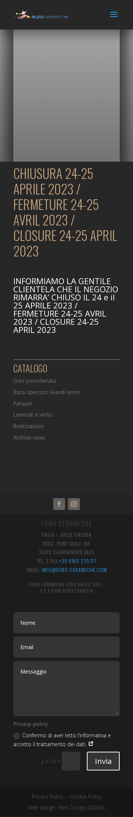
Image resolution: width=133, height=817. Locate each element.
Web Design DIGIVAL (82, 807)
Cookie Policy (85, 796)
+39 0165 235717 (77, 561)
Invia (103, 761)
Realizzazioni (28, 426)
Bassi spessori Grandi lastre (46, 392)
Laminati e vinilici (33, 414)
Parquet (22, 403)
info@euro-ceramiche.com (74, 569)
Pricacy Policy (47, 796)
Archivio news (29, 437)
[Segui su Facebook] (59, 504)
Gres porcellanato (34, 380)
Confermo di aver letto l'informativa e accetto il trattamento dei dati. (62, 740)
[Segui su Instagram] (74, 504)
